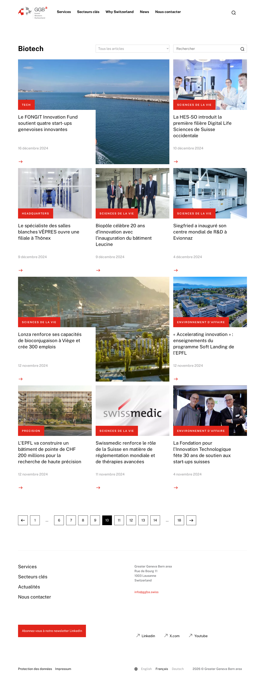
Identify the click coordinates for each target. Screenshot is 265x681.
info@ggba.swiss (146, 592)
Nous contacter (168, 12)
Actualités (29, 586)
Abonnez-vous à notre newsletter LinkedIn (52, 631)
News (144, 12)
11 (119, 520)
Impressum (63, 669)
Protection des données (35, 669)
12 (131, 520)
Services (64, 12)
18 (179, 520)
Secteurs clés (88, 12)
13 (143, 520)
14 (155, 520)
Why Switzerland (120, 12)
